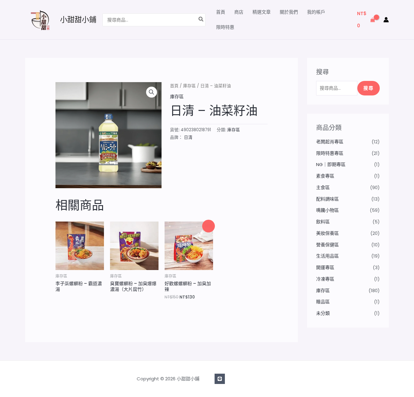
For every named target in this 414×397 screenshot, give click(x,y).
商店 (238, 12)
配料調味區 (327, 199)
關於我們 (289, 12)
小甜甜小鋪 (78, 20)
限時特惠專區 (329, 153)
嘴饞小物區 (327, 210)
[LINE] (220, 379)
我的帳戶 (316, 12)
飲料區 (323, 222)
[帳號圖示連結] (386, 19)
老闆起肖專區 (329, 141)
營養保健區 (327, 245)
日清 (188, 137)
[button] (151, 92)
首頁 (220, 12)
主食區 (323, 187)
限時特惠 (225, 27)
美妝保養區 (327, 233)
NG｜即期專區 (331, 164)
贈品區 (323, 302)
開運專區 (325, 267)
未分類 (323, 313)
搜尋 (368, 88)
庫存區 (189, 86)
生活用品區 (327, 256)
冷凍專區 (325, 279)
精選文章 (261, 12)
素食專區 (325, 176)
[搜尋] (201, 20)
